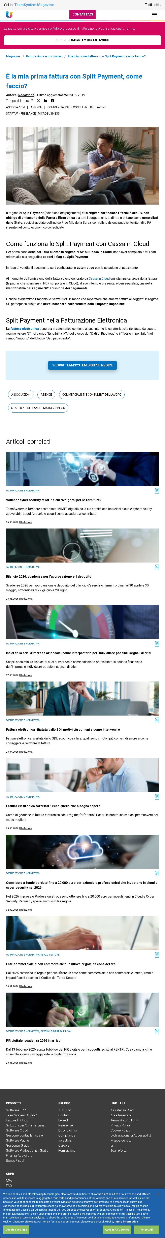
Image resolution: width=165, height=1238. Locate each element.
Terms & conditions (124, 1120)
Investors (65, 1140)
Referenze (65, 1125)
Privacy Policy (121, 1125)
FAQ (9, 1186)
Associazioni (15, 107)
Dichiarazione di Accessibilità (131, 1135)
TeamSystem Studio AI (22, 1115)
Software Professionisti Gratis (27, 1150)
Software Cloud (17, 1130)
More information (127, 1221)
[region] (82, 1213)
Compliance (66, 1135)
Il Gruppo (64, 1110)
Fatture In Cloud (17, 1120)
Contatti (63, 1115)
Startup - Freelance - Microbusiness (33, 113)
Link (113, 1145)
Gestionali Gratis (17, 1145)
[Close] (158, 1194)
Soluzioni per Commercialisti (26, 1125)
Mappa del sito (121, 1140)
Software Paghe (17, 1140)
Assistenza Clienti (123, 1110)
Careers (63, 1145)
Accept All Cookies (117, 1229)
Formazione (66, 1150)
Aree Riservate (121, 1115)
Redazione (26, 95)
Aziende (36, 107)
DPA (9, 1181)
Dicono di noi (67, 1130)
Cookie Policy (120, 1130)
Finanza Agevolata (19, 1155)
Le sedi (63, 1120)
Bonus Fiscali (15, 1160)
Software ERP (16, 1110)
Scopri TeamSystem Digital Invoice (82, 365)
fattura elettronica (24, 329)
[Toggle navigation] (154, 14)
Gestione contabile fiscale (24, 1135)
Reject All (146, 1229)
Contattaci (82, 14)
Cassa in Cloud (99, 278)
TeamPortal (119, 1150)
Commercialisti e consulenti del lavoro (76, 107)
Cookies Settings (16, 1229)
